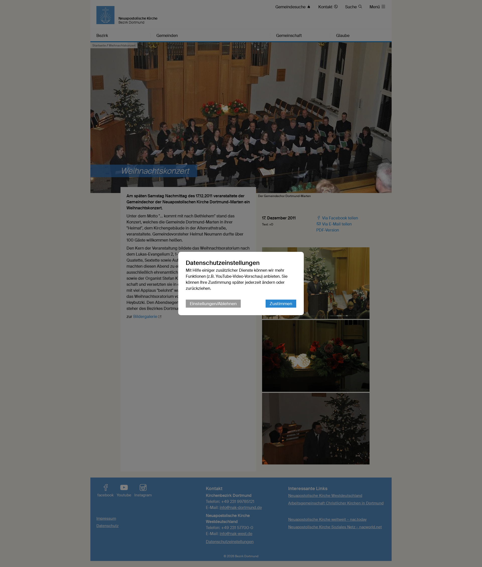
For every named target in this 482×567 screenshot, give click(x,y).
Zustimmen (281, 303)
